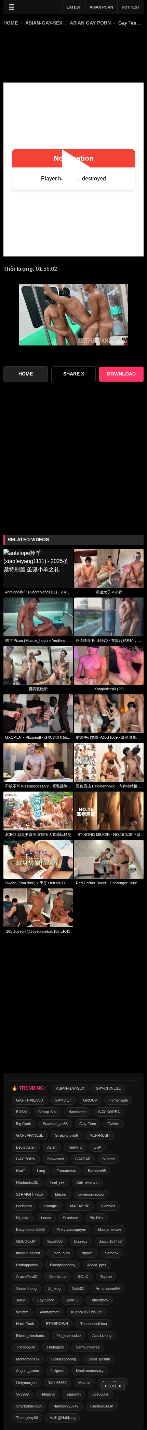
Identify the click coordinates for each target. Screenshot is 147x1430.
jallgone (57, 1371)
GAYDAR (83, 1159)
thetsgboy (55, 1347)
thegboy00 (25, 1347)
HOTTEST (130, 7)
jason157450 (110, 1241)
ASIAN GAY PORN (90, 23)
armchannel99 (108, 1288)
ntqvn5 (87, 1253)
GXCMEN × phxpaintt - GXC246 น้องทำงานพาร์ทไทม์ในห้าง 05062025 (38, 737)
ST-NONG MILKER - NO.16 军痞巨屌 (109, 834)
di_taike (22, 1218)
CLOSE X (113, 1386)
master (61, 1194)
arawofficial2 (26, 1276)
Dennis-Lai (57, 1276)
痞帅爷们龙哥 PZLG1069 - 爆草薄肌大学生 (109, 737)
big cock (23, 1124)
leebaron (24, 1206)
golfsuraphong (63, 1359)
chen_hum (61, 1253)
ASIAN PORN (101, 7)
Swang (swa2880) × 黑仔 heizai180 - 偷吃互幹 (38, 883)
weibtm (22, 1312)
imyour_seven (28, 1253)
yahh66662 (57, 1383)
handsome (77, 1112)
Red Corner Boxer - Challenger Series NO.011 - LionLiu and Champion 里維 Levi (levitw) (109, 883)
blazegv (81, 1241)
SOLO (83, 1276)
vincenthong (26, 1288)
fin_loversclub (68, 1335)
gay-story (45, 1300)
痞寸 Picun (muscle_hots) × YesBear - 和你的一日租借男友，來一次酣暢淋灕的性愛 (38, 640)
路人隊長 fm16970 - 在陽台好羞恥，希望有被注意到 (109, 640)
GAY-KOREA (109, 1112)
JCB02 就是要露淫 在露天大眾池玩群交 (38, 834)
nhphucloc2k (27, 1182)
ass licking (101, 1335)
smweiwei (55, 1159)
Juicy (20, 1300)
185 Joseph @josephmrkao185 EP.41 (38, 931)
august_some (27, 1371)
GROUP (90, 1100)
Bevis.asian (26, 1147)
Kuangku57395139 (86, 1312)
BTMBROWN (57, 1324)
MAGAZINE (80, 1206)
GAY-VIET (63, 1100)
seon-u (72, 1300)
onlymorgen (26, 1383)
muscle (84, 1383)
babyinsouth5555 (30, 1229)
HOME (10, 23)
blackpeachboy (63, 1265)
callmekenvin (87, 1182)
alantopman (49, 1312)
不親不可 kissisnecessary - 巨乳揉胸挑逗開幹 (38, 786)
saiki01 (78, 1288)
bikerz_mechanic (30, 1335)
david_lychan (99, 1359)
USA (97, 1147)
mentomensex (28, 1359)
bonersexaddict (91, 1194)
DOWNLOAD (121, 374)
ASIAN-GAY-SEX (43, 23)
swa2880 (55, 1241)
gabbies (108, 1206)
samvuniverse (88, 1347)
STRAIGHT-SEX (29, 1194)
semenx (112, 1253)
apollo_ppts (96, 1265)
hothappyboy (27, 1265)
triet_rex (57, 1182)
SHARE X (73, 374)
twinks (113, 1124)
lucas (46, 1218)
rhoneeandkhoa (93, 1324)
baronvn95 (97, 1171)
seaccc (108, 1159)
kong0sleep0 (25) (109, 689)
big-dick (97, 1218)
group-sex (47, 1112)
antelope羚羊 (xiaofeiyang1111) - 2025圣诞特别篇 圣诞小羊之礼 (38, 592)
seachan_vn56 (55, 1124)
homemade (118, 1100)
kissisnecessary (90, 1371)
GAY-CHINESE (108, 1088)
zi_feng (54, 1288)
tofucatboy (99, 1300)
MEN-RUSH (100, 1135)
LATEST (74, 7)
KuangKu (50, 1206)
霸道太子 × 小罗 (109, 592)
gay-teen (87, 1124)
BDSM (21, 1112)
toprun (106, 1276)
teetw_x (75, 1147)
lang (41, 1171)
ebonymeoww (109, 1229)
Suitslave (70, 1218)
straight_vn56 (66, 1135)
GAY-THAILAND (29, 1100)
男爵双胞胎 (38, 689)
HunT (20, 1171)
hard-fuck (25, 1324)
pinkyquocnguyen (71, 1229)
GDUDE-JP (26, 1241)
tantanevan (66, 1171)
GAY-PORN (26, 1159)
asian (51, 1147)
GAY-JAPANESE (29, 1135)
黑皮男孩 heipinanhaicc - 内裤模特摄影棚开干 (109, 786)
